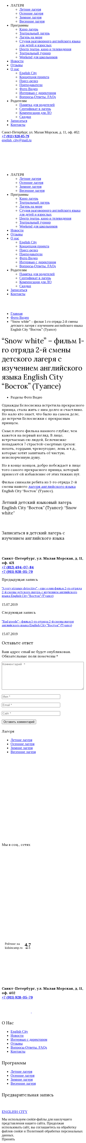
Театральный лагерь (34, 33)
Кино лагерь (28, 29)
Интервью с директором (37, 93)
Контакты (18, 125)
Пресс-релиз (28, 81)
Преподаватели (31, 85)
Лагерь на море (30, 37)
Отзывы (17, 65)
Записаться (19, 121)
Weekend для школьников (38, 57)
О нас (15, 69)
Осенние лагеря (31, 13)
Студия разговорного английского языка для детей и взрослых (49, 43)
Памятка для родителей (37, 105)
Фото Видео (28, 89)
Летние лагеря (30, 9)
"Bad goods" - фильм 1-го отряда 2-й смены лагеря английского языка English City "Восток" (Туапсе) (38, 623)
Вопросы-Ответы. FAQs (37, 97)
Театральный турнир (35, 53)
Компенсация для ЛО (35, 113)
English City (28, 73)
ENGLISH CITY (14, 1111)
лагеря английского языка (52, 486)
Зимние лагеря (30, 17)
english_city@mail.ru (17, 140)
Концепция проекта (34, 77)
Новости (17, 61)
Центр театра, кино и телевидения (45, 49)
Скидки (25, 117)
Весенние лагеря (32, 21)
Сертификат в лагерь (35, 109)
